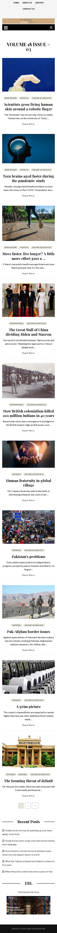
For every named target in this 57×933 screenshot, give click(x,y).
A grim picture (28, 706)
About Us (27, 3)
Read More (28, 124)
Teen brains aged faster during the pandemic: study (28, 178)
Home (16, 3)
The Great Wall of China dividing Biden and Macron (28, 332)
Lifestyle (24, 98)
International (16, 323)
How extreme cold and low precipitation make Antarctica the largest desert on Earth (26, 853)
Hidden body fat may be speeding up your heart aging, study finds (27, 832)
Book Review (11, 98)
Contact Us (28, 9)
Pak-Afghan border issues (28, 631)
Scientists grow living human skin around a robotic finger (28, 106)
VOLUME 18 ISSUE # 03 (41, 98)
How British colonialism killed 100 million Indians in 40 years (28, 413)
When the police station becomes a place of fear (29, 871)
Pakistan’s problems (28, 556)
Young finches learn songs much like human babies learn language (28, 842)
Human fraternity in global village (28, 482)
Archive (39, 3)
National (16, 474)
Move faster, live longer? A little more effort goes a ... (28, 256)
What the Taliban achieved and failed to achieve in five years (28, 863)
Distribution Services (28, 892)
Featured (10, 774)
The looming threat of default (28, 780)
